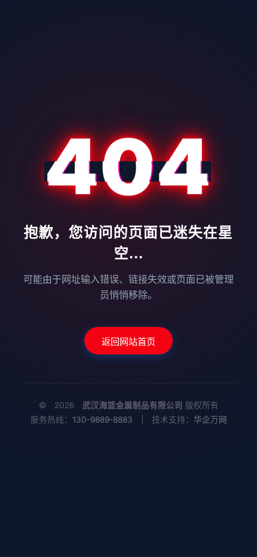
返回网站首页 (128, 341)
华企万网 (210, 419)
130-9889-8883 (102, 419)
